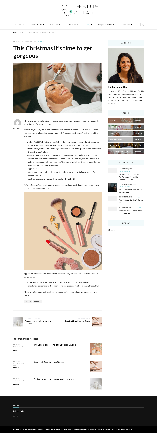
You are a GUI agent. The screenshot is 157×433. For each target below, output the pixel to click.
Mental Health (36, 25)
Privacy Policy (18, 411)
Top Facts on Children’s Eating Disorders (131, 201)
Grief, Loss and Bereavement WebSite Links (130, 191)
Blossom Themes (96, 429)
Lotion (37, 302)
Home (20, 25)
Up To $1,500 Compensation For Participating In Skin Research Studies (130, 177)
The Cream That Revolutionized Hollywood (55, 344)
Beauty (87, 25)
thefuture (17, 129)
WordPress (116, 429)
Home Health (55, 25)
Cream (28, 302)
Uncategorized (124, 171)
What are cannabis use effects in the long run (131, 212)
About (15, 416)
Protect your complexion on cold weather (54, 379)
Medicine (126, 25)
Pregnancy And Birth (106, 25)
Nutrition (72, 25)
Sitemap (111, 230)
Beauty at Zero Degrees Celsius (49, 362)
